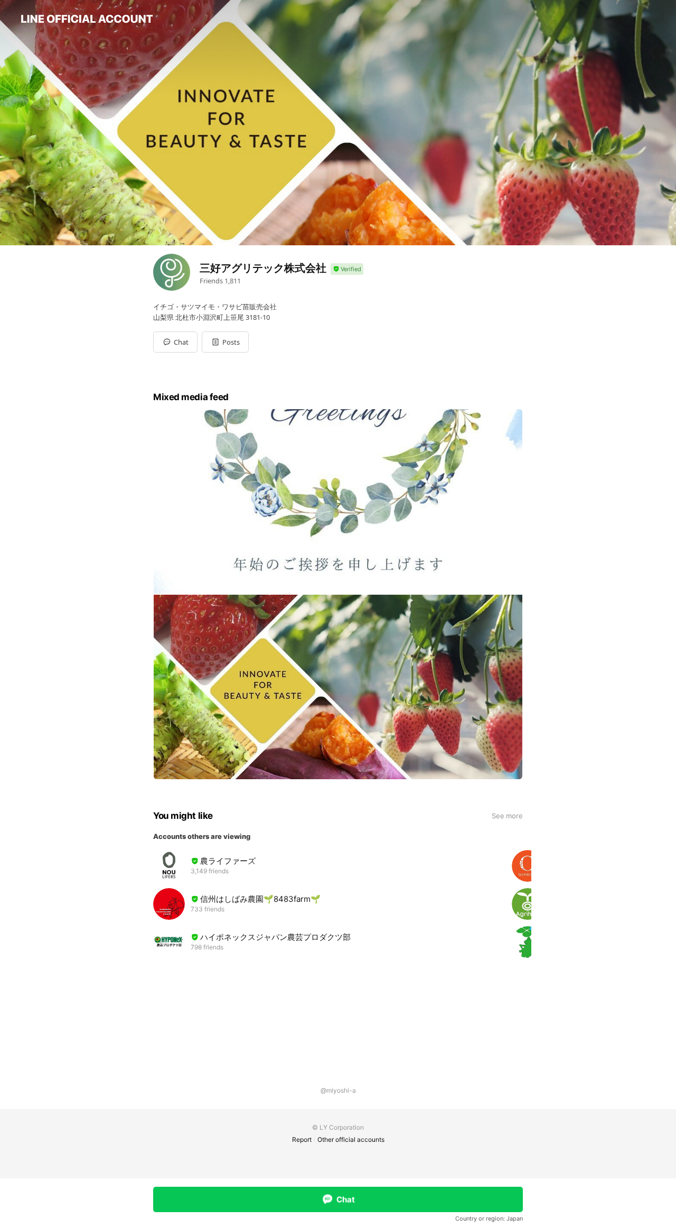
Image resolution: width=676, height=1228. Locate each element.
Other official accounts (350, 1139)
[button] (225, 342)
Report (302, 1139)
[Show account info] (347, 269)
